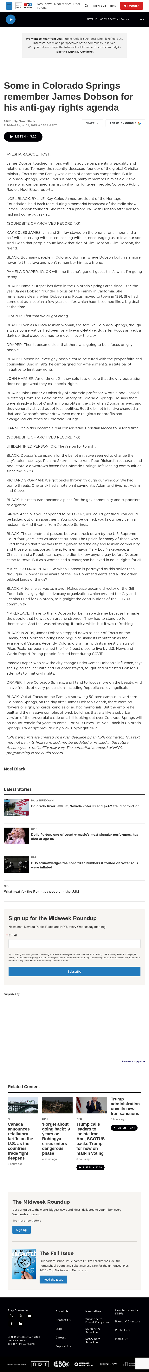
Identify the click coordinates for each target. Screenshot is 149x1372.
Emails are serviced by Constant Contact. (49, 960)
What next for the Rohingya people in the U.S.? (42, 891)
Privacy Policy (17, 1340)
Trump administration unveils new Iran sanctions (125, 1106)
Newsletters (104, 6)
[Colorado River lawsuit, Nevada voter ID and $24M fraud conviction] (16, 807)
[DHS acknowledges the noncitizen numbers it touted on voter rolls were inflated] (16, 864)
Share (90, 123)
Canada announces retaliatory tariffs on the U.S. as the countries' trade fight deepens (20, 1141)
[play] (11, 19)
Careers (60, 1337)
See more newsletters (26, 1220)
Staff (58, 1329)
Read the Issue (53, 1279)
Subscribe (74, 971)
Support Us (63, 1346)
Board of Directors (127, 1321)
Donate (133, 6)
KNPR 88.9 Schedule (92, 1331)
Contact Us (63, 1320)
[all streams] (143, 19)
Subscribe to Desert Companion (98, 1321)
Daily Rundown (42, 800)
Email (13, 935)
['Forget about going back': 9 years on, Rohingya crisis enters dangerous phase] (57, 1105)
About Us (61, 1311)
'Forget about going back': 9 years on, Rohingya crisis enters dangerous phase (56, 1139)
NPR (33, 829)
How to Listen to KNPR (126, 1312)
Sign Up (21, 1230)
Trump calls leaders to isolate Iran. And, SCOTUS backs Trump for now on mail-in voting (90, 1139)
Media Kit (121, 1339)
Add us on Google (123, 123)
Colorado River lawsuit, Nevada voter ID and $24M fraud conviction (85, 806)
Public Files (122, 1330)
